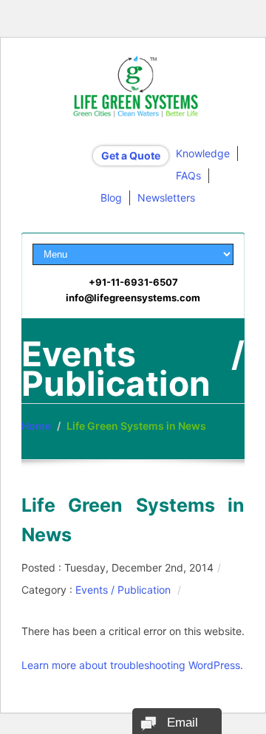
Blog (111, 197)
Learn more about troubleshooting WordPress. (132, 665)
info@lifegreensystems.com (133, 297)
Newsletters (166, 197)
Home (36, 425)
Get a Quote (130, 155)
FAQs (188, 175)
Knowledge (203, 153)
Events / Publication (123, 589)
